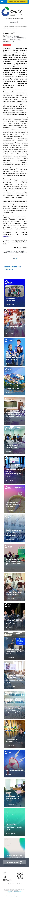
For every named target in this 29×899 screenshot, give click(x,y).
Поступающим (7, 44)
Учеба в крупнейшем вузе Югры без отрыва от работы (14, 328)
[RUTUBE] (19, 892)
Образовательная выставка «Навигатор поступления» (13, 504)
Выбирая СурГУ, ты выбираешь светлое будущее (12, 798)
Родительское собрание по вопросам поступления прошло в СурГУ (14, 622)
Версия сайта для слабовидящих (14, 18)
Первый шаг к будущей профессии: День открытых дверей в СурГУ (14, 710)
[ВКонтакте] (10, 892)
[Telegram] (16, 892)
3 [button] (13, 883)
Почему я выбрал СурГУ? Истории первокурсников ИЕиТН (14, 857)
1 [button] (8, 883)
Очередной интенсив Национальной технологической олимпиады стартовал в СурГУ (14, 679)
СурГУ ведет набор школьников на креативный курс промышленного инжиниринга (14, 38)
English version (13, 22)
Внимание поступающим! (14, 770)
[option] (9, 876)
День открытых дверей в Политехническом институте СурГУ (14, 445)
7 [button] (22, 883)
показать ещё (13, 862)
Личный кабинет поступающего (17, 1)
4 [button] (15, 883)
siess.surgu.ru (7, 236)
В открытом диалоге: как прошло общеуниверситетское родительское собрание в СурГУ (14, 473)
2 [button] (10, 883)
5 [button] (17, 883)
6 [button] (19, 883)
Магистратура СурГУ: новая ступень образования (13, 298)
